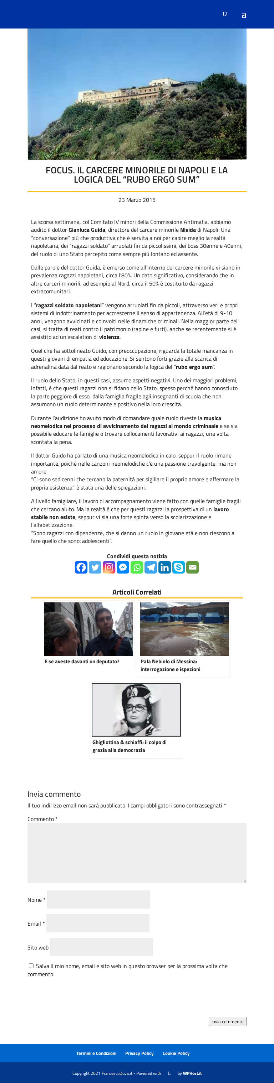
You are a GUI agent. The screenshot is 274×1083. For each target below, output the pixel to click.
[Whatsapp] (137, 567)
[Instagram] (109, 567)
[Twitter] (95, 567)
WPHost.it (192, 1073)
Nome (36, 899)
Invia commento (228, 1021)
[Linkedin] (164, 567)
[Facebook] (81, 567)
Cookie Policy (176, 1053)
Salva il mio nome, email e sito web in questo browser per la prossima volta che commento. (127, 970)
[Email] (192, 567)
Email (36, 923)
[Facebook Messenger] (123, 567)
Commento (42, 819)
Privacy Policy (139, 1053)
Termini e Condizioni (96, 1053)
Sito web (38, 947)
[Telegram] (150, 567)
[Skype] (178, 567)
